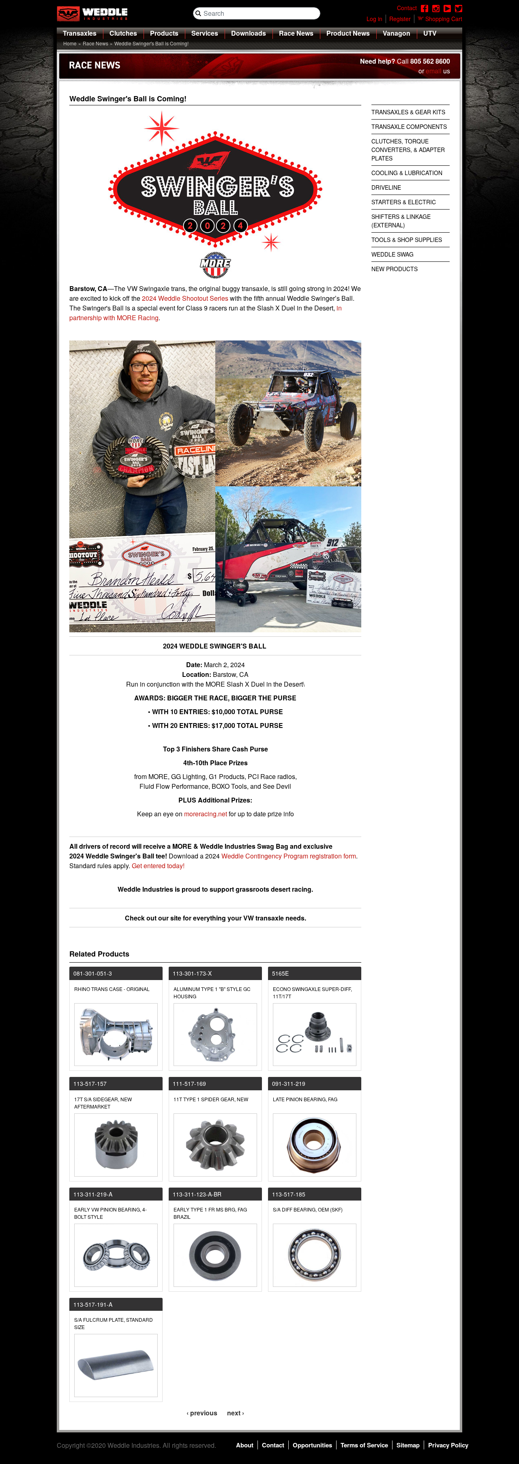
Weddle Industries (133, 1445)
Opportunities (312, 1444)
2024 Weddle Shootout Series (185, 298)
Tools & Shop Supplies (406, 239)
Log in (374, 19)
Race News (296, 33)
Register (400, 19)
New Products (394, 269)
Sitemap (408, 1444)
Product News (348, 33)
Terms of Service (364, 1444)
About (244, 1444)
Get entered (148, 865)
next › (235, 1412)
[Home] (95, 13)
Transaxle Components (409, 126)
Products (164, 33)
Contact (273, 1444)
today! (175, 865)
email (434, 70)
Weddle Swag (392, 254)
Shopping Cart (443, 19)
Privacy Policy (448, 1444)
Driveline (386, 187)
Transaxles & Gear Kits (408, 112)
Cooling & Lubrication (406, 173)
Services (204, 33)
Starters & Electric (403, 202)
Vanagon (396, 33)
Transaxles (80, 33)
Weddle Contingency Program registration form (288, 855)
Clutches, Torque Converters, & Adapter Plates (408, 149)
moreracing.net (205, 813)
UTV (430, 33)
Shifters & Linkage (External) (401, 220)
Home (70, 43)
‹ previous (202, 1412)
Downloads (248, 33)
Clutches (123, 33)
